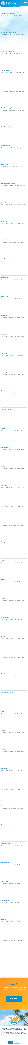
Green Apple (5, 617)
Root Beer (4, 353)
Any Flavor (4, 202)
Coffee (3, 730)
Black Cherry (5, 881)
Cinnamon (4, 768)
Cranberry (4, 674)
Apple (3, 938)
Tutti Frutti (4, 278)
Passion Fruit (5, 485)
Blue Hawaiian (5, 862)
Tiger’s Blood (5, 296)
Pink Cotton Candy (7, 693)
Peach (3, 466)
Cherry (3, 787)
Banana (3, 919)
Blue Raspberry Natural (8, 108)
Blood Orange (5, 145)
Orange (3, 504)
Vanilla (3, 259)
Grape (3, 636)
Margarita (4, 523)
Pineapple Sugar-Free (8, 13)
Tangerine (4, 315)
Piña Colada (5, 447)
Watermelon (5, 221)
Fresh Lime (4, 655)
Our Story (14, 999)
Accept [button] (11, 1042)
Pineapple (4, 428)
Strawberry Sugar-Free (8, 32)
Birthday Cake (5, 900)
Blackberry (4, 164)
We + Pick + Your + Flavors (9, 183)
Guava (3, 598)
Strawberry (4, 334)
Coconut (3, 749)
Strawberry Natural (7, 51)
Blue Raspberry (6, 843)
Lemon (3, 561)
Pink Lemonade (6, 391)
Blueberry (4, 825)
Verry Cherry (5, 240)
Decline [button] (17, 1042)
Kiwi (2, 579)
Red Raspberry (6, 372)
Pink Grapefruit (6, 410)
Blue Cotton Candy (7, 127)
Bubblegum (4, 806)
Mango (3, 542)
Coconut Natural (6, 89)
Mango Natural (6, 70)
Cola (2, 711)
